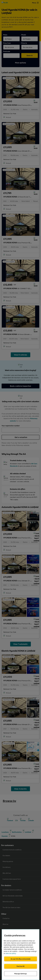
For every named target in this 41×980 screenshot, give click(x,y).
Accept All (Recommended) (20, 959)
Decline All (20, 966)
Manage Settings (20, 973)
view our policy (10, 953)
